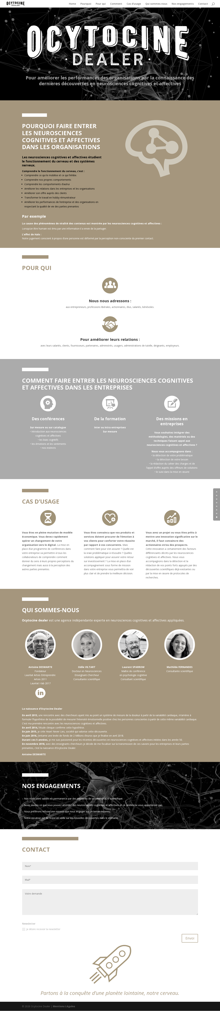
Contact (203, 4)
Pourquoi (85, 4)
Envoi (189, 938)
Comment (116, 4)
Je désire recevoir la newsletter (43, 929)
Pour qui (101, 4)
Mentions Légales (64, 1006)
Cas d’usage (134, 4)
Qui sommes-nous (156, 4)
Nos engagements (183, 4)
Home (72, 4)
